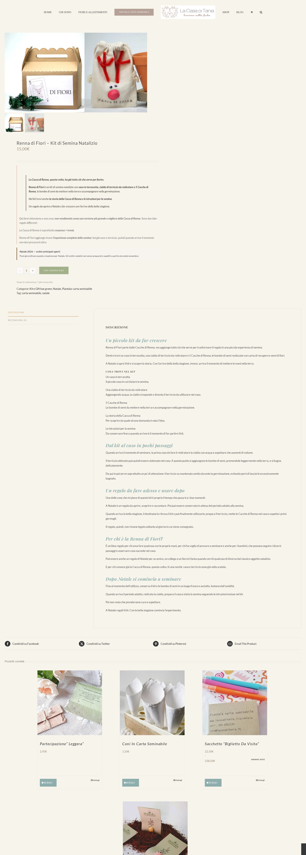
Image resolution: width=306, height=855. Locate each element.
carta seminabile (31, 293)
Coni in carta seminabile (144, 743)
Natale (57, 288)
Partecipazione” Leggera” (62, 743)
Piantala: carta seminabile (77, 288)
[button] (246, 12)
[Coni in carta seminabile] (152, 702)
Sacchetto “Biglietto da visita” (232, 743)
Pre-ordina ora (54, 270)
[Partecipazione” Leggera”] (69, 702)
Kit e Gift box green (40, 288)
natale (46, 293)
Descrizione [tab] (16, 312)
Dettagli (96, 780)
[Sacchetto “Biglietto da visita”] (234, 702)
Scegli (48, 782)
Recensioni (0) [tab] (17, 320)
